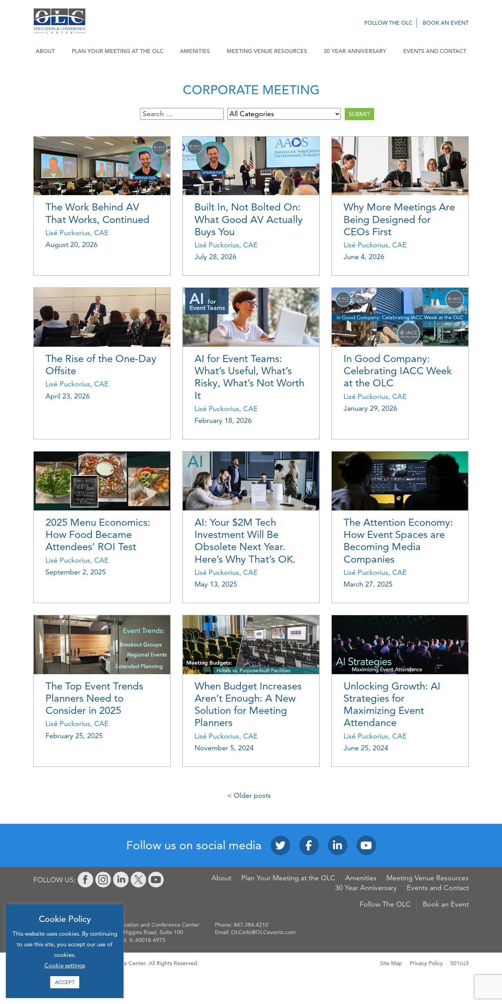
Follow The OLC (388, 22)
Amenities (195, 51)
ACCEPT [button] (65, 982)
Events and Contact (434, 51)
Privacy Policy (426, 963)
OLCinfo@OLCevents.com (263, 932)
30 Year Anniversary (355, 51)
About (45, 51)
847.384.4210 (251, 924)
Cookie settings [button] (64, 965)
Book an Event (446, 22)
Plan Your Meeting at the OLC (118, 51)
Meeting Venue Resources (267, 51)
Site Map (391, 963)
